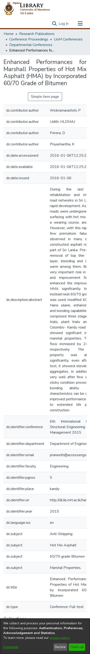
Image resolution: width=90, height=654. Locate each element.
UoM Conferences (68, 39)
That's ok (77, 647)
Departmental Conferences (30, 44)
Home (9, 33)
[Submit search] (54, 23)
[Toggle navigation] (80, 23)
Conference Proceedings (28, 39)
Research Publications (36, 33)
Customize (10, 647)
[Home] (30, 9)
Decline (60, 647)
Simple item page (45, 96)
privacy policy (59, 638)
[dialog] (45, 636)
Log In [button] (64, 23)
